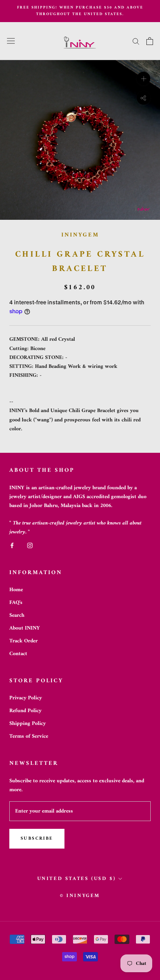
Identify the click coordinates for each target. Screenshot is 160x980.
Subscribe (37, 839)
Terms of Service (28, 736)
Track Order (23, 641)
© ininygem (80, 895)
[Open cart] (149, 41)
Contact (18, 654)
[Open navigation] (11, 41)
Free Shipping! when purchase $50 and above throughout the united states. (80, 10)
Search (16, 615)
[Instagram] (30, 545)
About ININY (24, 628)
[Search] (135, 41)
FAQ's (16, 603)
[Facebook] (12, 545)
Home (16, 590)
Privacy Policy (25, 698)
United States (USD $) (76, 878)
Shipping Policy (27, 723)
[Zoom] (143, 78)
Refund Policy (25, 711)
